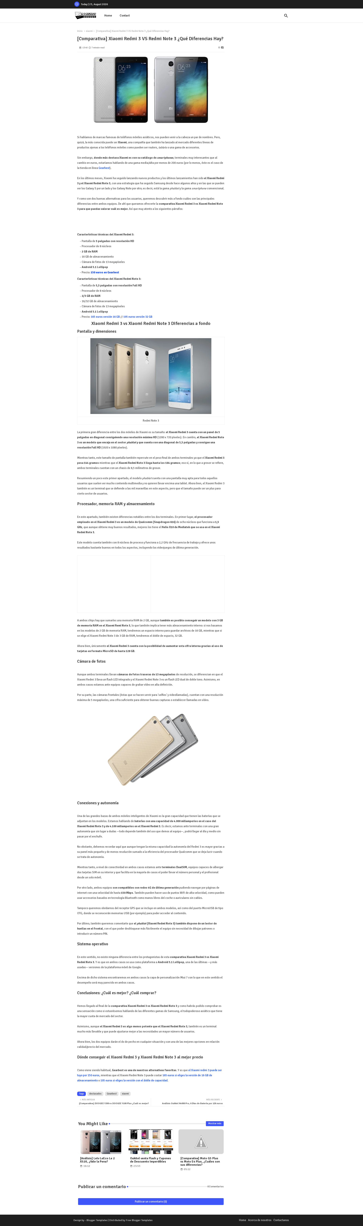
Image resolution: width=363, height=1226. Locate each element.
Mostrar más (214, 1123)
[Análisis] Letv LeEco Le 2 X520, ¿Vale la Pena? (97, 1160)
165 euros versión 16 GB (105, 316)
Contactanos (281, 1220)
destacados (95, 1093)
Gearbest (104, 168)
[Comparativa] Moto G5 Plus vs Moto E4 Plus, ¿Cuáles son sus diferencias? (200, 1161)
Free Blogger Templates (139, 1220)
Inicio (80, 31)
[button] (286, 16)
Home (108, 15)
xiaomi (89, 31)
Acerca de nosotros (259, 1220)
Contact (125, 15)
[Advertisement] (111, 583)
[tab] (108, 16)
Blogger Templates (96, 1220)
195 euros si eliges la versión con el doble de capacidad (134, 1080)
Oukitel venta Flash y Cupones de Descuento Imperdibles (150, 1160)
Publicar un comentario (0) (151, 1201)
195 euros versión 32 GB (137, 316)
